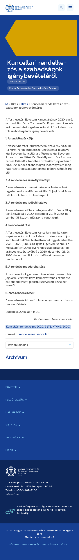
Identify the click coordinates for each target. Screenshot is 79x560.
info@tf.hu (12, 494)
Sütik (64, 544)
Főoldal (14, 544)
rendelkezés (27, 334)
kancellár (43, 334)
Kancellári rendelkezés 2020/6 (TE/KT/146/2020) (38, 326)
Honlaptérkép (31, 544)
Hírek (24, 104)
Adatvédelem (50, 544)
